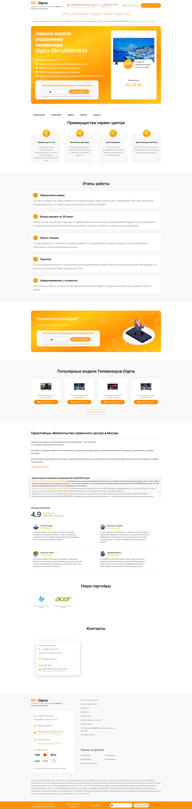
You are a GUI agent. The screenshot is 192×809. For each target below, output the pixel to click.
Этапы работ (56, 115)
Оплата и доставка (89, 704)
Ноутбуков (85, 755)
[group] (41, 601)
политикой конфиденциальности (83, 96)
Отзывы (128, 14)
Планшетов (110, 755)
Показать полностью (40, 467)
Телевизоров (110, 759)
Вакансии (108, 14)
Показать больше (96, 412)
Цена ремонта (96, 14)
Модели (71, 115)
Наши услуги (86, 724)
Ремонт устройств (81, 14)
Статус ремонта (132, 5)
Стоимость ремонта (89, 700)
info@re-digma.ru (49, 659)
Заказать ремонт (47, 402)
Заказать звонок (151, 5)
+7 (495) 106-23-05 (109, 4)
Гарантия (83, 115)
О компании (66, 14)
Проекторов (86, 759)
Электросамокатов (89, 763)
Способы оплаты (88, 734)
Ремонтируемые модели (91, 720)
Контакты (118, 14)
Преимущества (39, 115)
